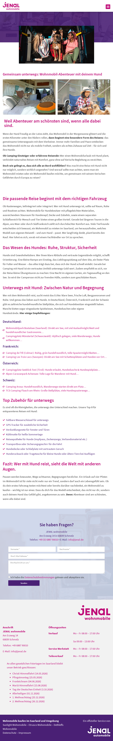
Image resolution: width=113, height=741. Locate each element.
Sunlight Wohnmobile (14, 724)
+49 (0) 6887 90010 (48, 539)
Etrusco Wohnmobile (40, 724)
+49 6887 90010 (20, 645)
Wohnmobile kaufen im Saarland (21, 720)
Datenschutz (9, 732)
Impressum (25, 732)
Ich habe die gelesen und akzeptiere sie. (47, 577)
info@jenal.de (76, 539)
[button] (108, 6)
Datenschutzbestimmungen (40, 577)
